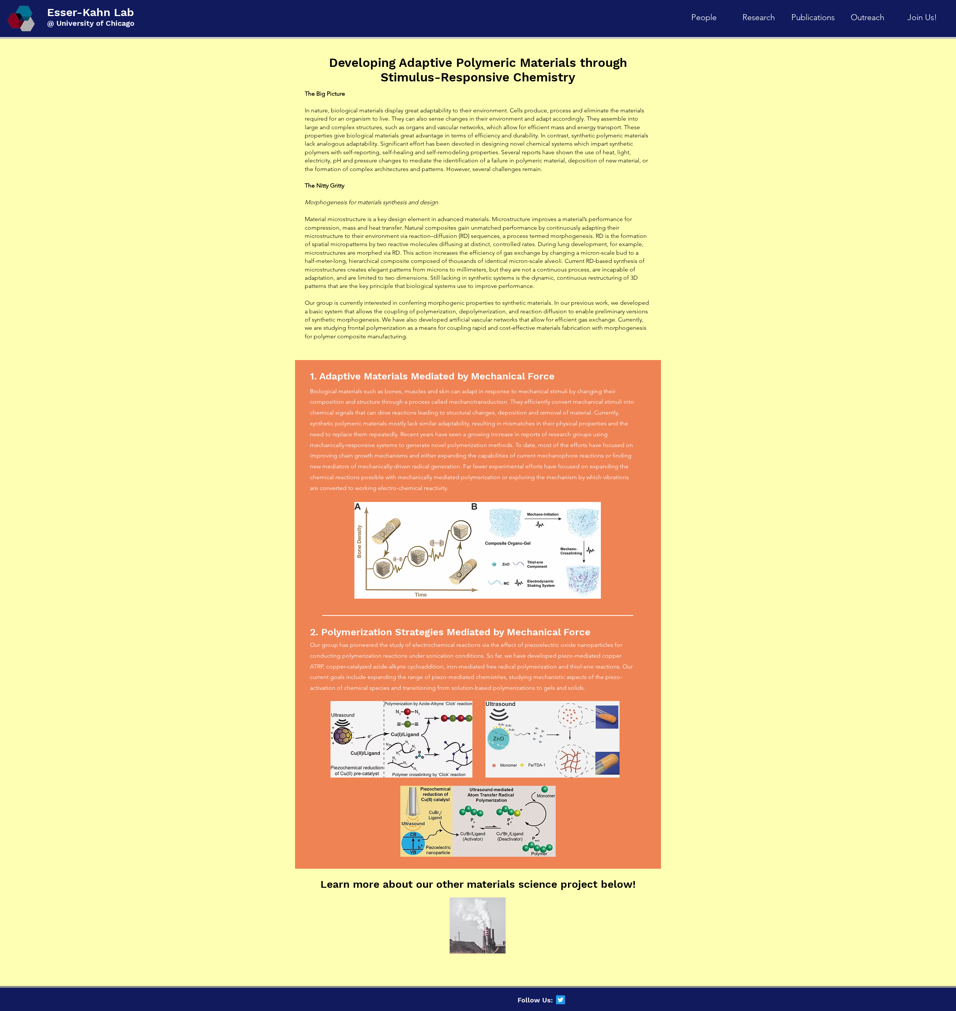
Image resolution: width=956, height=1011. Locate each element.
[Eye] (478, 925)
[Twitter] (560, 999)
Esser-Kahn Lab (90, 12)
